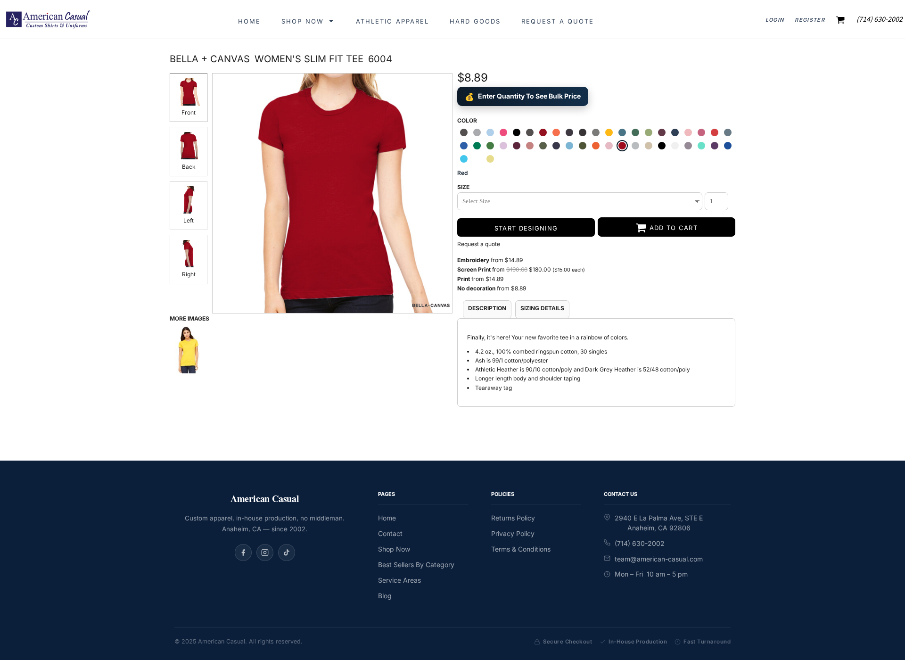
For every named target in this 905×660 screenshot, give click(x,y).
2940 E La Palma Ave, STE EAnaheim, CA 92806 (659, 523)
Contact (390, 533)
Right (189, 274)
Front (188, 112)
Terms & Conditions (521, 549)
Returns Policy (513, 518)
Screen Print (474, 269)
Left (188, 220)
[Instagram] (264, 552)
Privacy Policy (513, 533)
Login (774, 19)
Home (387, 518)
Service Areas (399, 580)
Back (189, 166)
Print (464, 278)
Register (810, 19)
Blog (385, 596)
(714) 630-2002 (640, 543)
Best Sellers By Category (416, 565)
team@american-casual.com (659, 559)
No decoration (476, 288)
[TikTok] (286, 552)
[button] (308, 19)
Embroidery (473, 260)
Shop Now (394, 549)
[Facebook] (243, 552)
